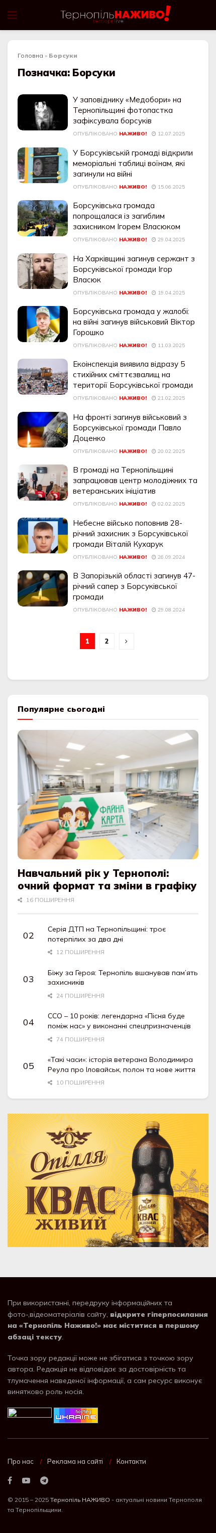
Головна (30, 55)
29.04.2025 (170, 239)
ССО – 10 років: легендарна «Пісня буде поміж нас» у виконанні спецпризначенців (119, 1020)
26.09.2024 (170, 557)
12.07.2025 (170, 133)
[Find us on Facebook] (10, 1480)
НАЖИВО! (133, 133)
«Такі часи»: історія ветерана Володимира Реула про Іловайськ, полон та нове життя (121, 1064)
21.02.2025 (170, 398)
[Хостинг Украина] (76, 1414)
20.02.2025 (170, 451)
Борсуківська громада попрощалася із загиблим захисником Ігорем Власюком (126, 216)
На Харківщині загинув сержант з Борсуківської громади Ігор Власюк (134, 269)
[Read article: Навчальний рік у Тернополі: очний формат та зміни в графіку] (108, 794)
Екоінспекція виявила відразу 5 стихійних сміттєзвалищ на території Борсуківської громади (133, 374)
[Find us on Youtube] (26, 1480)
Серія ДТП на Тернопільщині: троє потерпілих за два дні (107, 934)
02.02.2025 (170, 504)
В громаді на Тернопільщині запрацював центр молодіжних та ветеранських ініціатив (135, 480)
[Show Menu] (12, 15)
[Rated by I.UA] (30, 1414)
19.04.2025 (170, 292)
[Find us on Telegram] (44, 1480)
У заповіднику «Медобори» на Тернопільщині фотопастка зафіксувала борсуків (127, 110)
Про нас (21, 1461)
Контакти (131, 1461)
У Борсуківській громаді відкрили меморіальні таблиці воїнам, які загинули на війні (133, 163)
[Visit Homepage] (116, 15)
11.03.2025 (170, 345)
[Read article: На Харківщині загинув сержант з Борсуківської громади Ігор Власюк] (43, 271)
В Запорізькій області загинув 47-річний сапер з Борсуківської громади (134, 586)
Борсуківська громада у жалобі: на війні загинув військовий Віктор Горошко (134, 321)
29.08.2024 (170, 609)
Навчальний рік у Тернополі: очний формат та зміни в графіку (107, 879)
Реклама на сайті (75, 1461)
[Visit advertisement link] (108, 1181)
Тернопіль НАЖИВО (80, 1499)
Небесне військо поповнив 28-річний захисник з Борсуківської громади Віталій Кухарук (130, 533)
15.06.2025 (170, 187)
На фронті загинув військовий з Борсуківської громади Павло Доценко (130, 427)
